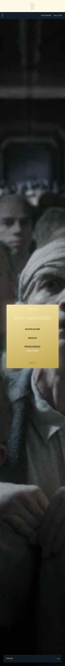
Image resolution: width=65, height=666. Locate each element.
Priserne (46, 15)
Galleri (58, 15)
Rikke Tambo (33, 351)
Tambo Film (32, 309)
